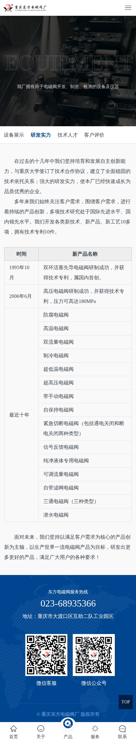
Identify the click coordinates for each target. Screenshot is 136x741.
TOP (125, 702)
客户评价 (94, 135)
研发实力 (41, 135)
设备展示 (14, 135)
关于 (40, 736)
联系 (122, 736)
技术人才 (68, 135)
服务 (95, 736)
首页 (13, 736)
